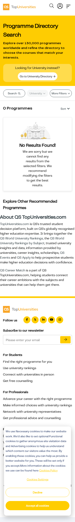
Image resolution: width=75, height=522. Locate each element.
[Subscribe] (65, 339)
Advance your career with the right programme (37, 399)
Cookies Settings (37, 479)
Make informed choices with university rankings (37, 405)
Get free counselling (18, 381)
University (36, 93)
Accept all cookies (37, 505)
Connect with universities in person (28, 375)
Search (12, 93)
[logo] (19, 6)
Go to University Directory (36, 76)
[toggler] (68, 5)
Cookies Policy (48, 470)
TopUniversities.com (14, 224)
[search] (51, 6)
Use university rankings (19, 368)
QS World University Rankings (21, 238)
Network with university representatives (32, 412)
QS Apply (24, 258)
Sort (63, 109)
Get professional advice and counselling (32, 418)
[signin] (60, 5)
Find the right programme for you (27, 362)
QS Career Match (12, 270)
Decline (37, 492)
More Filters (59, 93)
